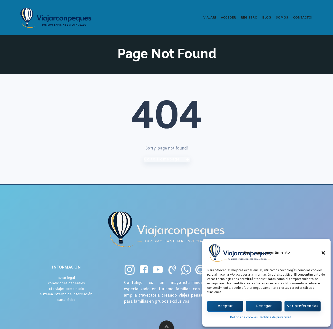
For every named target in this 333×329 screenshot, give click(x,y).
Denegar (264, 306)
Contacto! (302, 18)
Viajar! (209, 18)
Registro (249, 18)
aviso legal (66, 278)
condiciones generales (66, 283)
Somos (282, 18)
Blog (266, 18)
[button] (323, 252)
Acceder (228, 18)
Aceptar (225, 306)
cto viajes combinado (66, 289)
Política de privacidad (275, 317)
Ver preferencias (302, 306)
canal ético (66, 300)
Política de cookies (244, 317)
